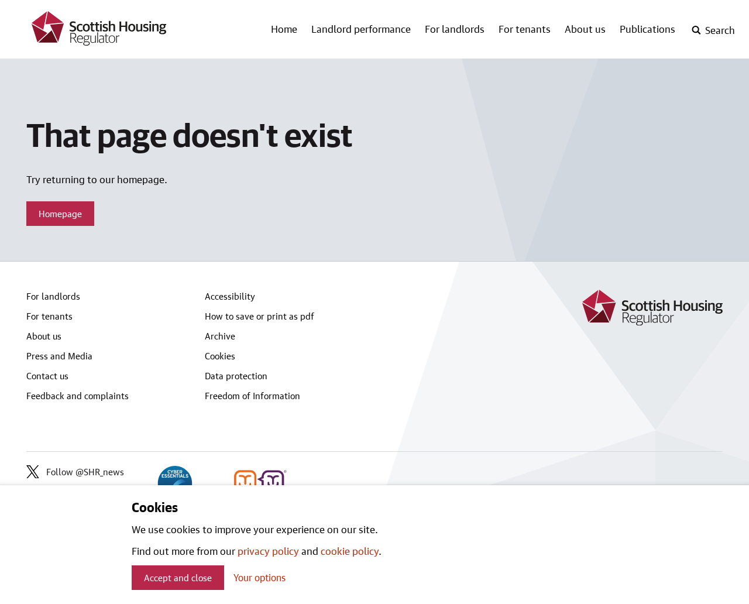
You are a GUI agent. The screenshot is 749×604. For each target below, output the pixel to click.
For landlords (455, 28)
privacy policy (268, 550)
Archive (220, 336)
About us (585, 28)
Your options (259, 577)
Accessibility (230, 296)
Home (284, 28)
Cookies (220, 356)
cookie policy (350, 550)
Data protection (236, 375)
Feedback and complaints (77, 395)
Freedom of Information (252, 395)
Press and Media (59, 356)
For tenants (525, 28)
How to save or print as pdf (259, 316)
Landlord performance (361, 28)
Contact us (47, 375)
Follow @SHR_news (85, 471)
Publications (647, 28)
